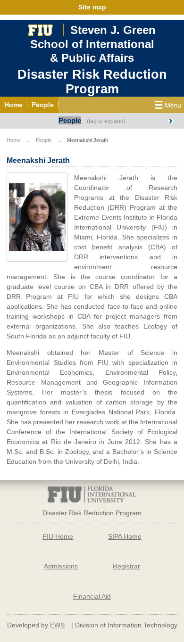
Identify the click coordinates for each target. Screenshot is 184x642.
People (70, 120)
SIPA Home (125, 536)
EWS (57, 625)
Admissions (61, 566)
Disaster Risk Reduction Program (92, 81)
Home (13, 140)
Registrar (126, 566)
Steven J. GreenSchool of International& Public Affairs (93, 44)
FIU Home (57, 536)
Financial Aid (92, 596)
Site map (92, 7)
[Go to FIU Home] (40, 29)
